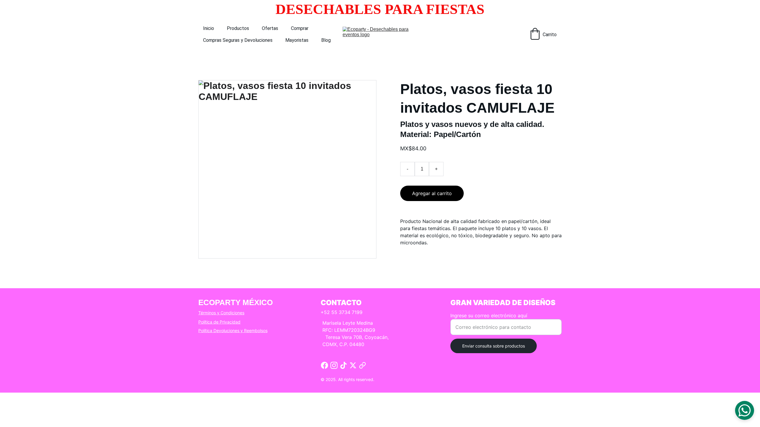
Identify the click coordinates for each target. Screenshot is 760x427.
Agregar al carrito (432, 193)
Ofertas (270, 28)
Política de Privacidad (219, 321)
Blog (326, 40)
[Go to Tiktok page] (343, 365)
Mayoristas (296, 40)
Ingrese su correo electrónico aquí (488, 315)
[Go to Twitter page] (353, 365)
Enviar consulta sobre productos (493, 345)
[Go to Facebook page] (324, 365)
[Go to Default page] (362, 365)
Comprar (299, 28)
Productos (238, 28)
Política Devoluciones (218, 330)
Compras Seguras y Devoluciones (238, 40)
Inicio (208, 28)
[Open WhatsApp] (744, 410)
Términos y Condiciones (221, 312)
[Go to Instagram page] (334, 365)
